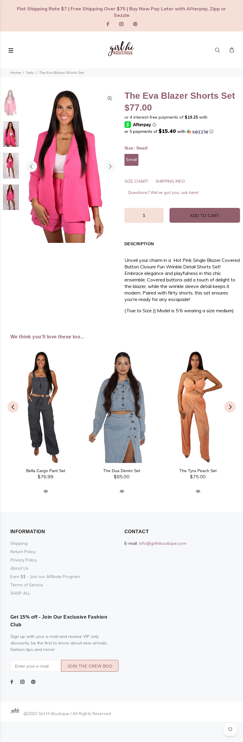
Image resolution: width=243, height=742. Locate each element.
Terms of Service (26, 584)
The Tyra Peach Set (198, 470)
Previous (31, 166)
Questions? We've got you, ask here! (163, 192)
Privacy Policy (23, 560)
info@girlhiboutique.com (162, 543)
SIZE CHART (136, 181)
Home (15, 72)
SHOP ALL (20, 593)
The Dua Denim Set (121, 470)
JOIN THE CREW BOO (89, 666)
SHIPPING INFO (170, 181)
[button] (182, 131)
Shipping (19, 543)
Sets (30, 72)
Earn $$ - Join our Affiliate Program (45, 576)
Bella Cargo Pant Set (45, 470)
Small (131, 159)
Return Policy (23, 551)
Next (110, 166)
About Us (19, 568)
